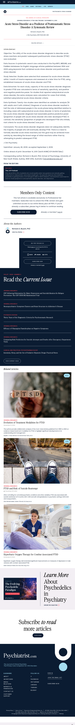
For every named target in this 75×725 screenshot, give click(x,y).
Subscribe (38, 635)
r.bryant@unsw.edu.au (52, 159)
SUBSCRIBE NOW (53, 684)
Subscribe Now (23, 212)
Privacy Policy (9, 710)
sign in (33, 247)
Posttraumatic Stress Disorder (62, 11)
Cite (45, 6)
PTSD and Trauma (37, 20)
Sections (38, 6)
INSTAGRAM (35, 682)
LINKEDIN (34, 685)
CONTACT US (8, 691)
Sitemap (61, 713)
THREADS (34, 687)
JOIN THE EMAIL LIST (55, 677)
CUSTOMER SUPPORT (8, 695)
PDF (23, 6)
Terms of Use (18, 710)
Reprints (50, 6)
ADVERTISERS (8, 679)
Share (32, 6)
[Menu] (4, 2)
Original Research (23, 20)
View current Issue (12, 361)
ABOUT (6, 676)
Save (27, 6)
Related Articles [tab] (36, 43)
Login (42, 265)
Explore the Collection (50, 605)
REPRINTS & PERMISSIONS (8, 688)
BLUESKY (34, 690)
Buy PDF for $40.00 (37, 243)
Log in (60, 212)
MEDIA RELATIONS (7, 683)
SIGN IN (50, 673)
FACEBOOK (35, 679)
